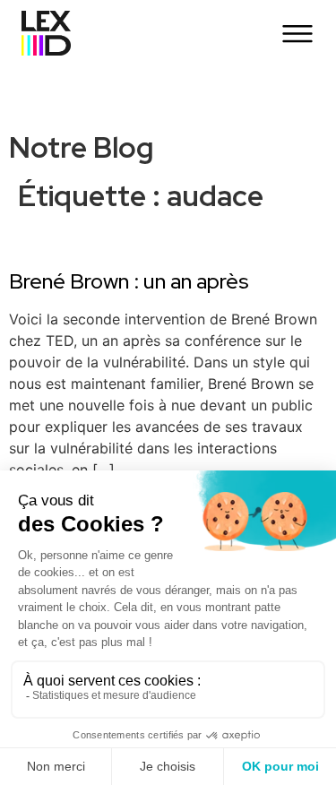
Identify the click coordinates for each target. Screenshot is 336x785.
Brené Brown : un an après (129, 281)
